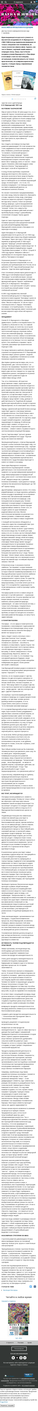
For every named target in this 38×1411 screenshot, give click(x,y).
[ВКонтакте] (35, 1286)
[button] (34, 77)
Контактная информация (19, 1353)
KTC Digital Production (28, 1385)
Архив (30, 1343)
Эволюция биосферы (10, 1290)
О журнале (18, 2)
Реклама (21, 1343)
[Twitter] (31, 1286)
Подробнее (4, 1402)
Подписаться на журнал (19, 21)
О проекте (10, 1343)
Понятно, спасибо (7, 1405)
